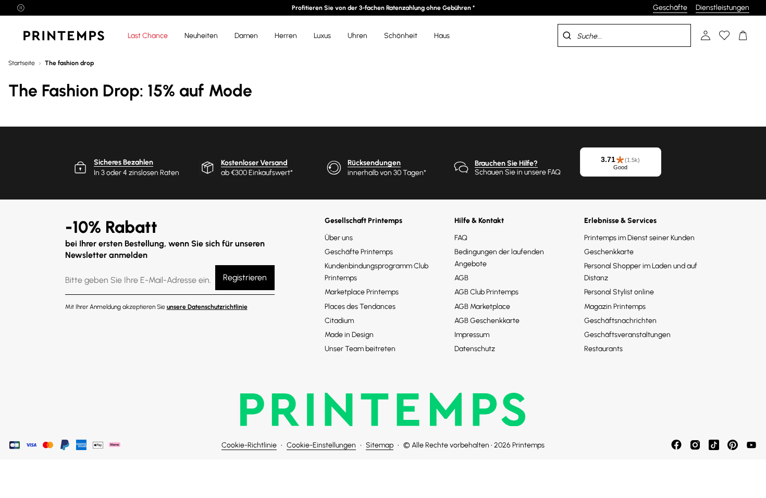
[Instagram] (695, 445)
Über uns (339, 237)
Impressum (471, 334)
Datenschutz (474, 348)
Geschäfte (670, 7)
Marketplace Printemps (362, 292)
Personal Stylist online (619, 292)
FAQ (460, 237)
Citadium (339, 320)
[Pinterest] (732, 445)
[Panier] (743, 35)
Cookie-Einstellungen (321, 445)
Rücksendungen (374, 162)
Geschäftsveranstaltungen (627, 334)
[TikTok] (714, 445)
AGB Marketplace (482, 306)
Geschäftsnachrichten (620, 320)
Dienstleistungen (722, 7)
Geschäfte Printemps (359, 251)
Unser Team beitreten (360, 348)
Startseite (21, 63)
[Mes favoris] (724, 35)
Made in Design (349, 334)
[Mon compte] (705, 35)
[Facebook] (676, 445)
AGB (461, 277)
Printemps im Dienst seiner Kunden (639, 237)
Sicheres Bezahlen (123, 162)
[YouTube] (751, 445)
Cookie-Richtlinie (249, 445)
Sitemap (379, 445)
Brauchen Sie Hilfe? (506, 163)
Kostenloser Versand (254, 162)
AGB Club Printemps (486, 292)
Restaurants (603, 348)
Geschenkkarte (609, 251)
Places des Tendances (360, 306)
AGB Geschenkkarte (487, 320)
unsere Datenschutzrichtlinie (207, 306)
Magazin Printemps (615, 306)
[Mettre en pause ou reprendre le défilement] (21, 8)
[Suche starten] (567, 35)
